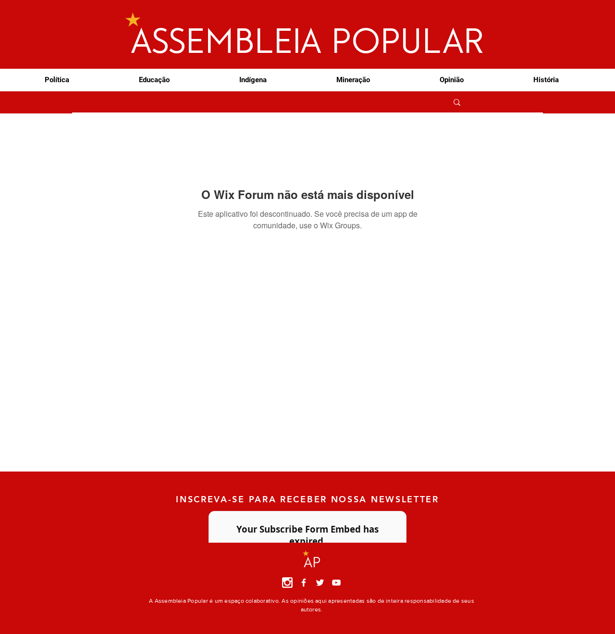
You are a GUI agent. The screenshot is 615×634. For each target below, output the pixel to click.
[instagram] (287, 582)
